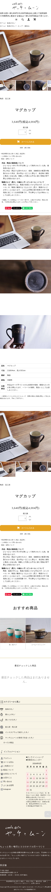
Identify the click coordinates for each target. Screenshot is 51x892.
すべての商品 (7, 743)
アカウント (7, 758)
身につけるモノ (10, 720)
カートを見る (8, 762)
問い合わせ (7, 781)
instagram (7, 789)
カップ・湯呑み (24, 26)
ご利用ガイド (8, 766)
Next (49, 85)
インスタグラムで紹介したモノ (16, 732)
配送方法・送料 (41, 881)
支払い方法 (29, 881)
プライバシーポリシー (21, 883)
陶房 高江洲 (5, 99)
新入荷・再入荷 (10, 727)
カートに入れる (27, 141)
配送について (8, 770)
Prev (1, 85)
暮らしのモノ (9, 714)
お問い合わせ (35, 883)
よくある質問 (8, 785)
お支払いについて (10, 774)
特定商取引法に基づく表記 (15, 881)
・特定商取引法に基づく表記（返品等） (13, 153)
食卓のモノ (11, 23)
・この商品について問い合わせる (11, 156)
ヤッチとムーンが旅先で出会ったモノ (18, 738)
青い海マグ (13, 645)
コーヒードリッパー (38, 645)
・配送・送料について (7, 159)
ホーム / (3, 23)
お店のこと (7, 778)
